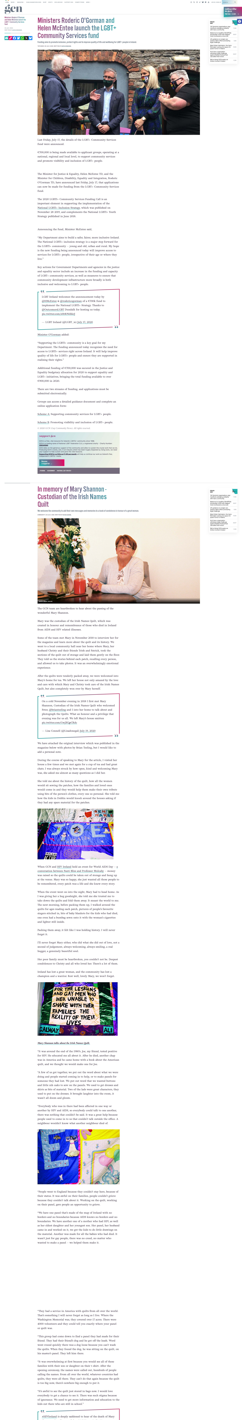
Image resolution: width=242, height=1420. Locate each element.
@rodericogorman (71, 301)
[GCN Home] (14, 9)
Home (7, 2)
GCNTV (50, 2)
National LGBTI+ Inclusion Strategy (59, 208)
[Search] (235, 2)
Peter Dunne (67, 526)
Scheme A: (44, 425)
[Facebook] (14, 38)
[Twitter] (18, 38)
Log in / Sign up (216, 2)
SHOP (44, 2)
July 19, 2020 (87, 742)
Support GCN (68, 2)
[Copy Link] (10, 38)
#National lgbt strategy (64, 482)
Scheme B (43, 433)
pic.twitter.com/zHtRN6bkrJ (58, 314)
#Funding (42, 482)
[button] (239, 21)
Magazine (20, 2)
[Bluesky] (30, 38)
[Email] (7, 38)
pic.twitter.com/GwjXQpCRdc (59, 734)
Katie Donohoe (66, 46)
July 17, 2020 (85, 322)
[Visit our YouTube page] (208, 2)
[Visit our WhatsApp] (191, 2)
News (12, 2)
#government (51, 482)
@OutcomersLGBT (53, 309)
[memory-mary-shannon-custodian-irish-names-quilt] (119, 572)
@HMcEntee (49, 301)
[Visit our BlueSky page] (203, 2)
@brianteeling (57, 721)
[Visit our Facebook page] (206, 2)
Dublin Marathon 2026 (33, 2)
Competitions (79, 2)
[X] (26, 38)
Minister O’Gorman (49, 341)
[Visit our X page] (194, 2)
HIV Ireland (64, 878)
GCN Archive (58, 2)
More (88, 2)
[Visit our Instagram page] (197, 2)
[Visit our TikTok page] (200, 2)
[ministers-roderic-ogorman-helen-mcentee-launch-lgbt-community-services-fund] (119, 92)
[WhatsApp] (22, 38)
